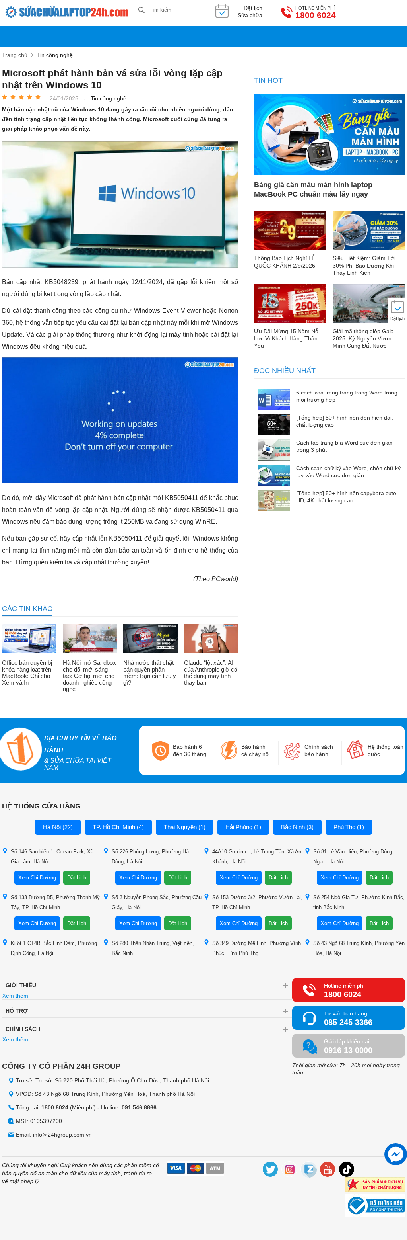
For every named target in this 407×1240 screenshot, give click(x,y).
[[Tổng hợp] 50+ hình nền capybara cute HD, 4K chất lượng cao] (274, 501)
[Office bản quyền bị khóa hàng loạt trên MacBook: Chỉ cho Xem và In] (29, 639)
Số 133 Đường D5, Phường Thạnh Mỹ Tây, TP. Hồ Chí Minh (55, 902)
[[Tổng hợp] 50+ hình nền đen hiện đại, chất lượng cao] (274, 425)
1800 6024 (315, 15)
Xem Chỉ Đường (37, 878)
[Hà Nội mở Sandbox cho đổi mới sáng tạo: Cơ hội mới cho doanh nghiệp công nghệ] (90, 639)
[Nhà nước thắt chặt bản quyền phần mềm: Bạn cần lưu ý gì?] (150, 639)
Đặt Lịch (76, 878)
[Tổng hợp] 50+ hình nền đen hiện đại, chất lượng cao (344, 421)
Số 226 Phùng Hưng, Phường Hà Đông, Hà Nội (150, 857)
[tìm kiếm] (141, 10)
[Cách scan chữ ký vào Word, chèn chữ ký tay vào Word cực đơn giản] (274, 476)
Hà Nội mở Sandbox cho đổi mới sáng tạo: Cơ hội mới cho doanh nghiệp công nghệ (89, 676)
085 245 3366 (348, 1022)
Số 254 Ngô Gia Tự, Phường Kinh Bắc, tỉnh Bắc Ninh (359, 902)
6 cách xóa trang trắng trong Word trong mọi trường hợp (346, 396)
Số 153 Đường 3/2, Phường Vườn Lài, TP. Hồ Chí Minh (257, 902)
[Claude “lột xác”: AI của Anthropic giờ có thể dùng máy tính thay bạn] (211, 639)
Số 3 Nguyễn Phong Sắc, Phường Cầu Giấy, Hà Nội (157, 902)
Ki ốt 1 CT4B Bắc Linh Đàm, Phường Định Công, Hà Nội (54, 948)
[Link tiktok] (347, 1170)
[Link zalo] (309, 1170)
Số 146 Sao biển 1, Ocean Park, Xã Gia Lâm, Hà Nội (52, 857)
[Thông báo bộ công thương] (375, 1206)
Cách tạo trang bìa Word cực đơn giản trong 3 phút (344, 446)
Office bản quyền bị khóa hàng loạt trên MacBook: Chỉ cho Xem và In (27, 673)
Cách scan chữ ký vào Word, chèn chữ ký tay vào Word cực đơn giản (348, 471)
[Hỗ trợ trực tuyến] (395, 1154)
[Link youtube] (328, 1170)
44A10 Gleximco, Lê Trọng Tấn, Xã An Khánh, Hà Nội (256, 857)
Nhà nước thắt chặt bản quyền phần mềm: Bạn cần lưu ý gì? (149, 673)
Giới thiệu (21, 985)
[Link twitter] (270, 1170)
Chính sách (23, 1029)
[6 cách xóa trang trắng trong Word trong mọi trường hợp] (274, 400)
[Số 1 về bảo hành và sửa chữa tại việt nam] (20, 750)
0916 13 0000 (348, 1050)
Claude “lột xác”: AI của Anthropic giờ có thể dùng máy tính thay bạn (210, 673)
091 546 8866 (139, 1107)
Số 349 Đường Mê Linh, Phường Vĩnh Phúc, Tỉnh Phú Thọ (256, 948)
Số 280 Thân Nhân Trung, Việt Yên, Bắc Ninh (153, 948)
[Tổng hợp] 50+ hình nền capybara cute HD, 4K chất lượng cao (346, 497)
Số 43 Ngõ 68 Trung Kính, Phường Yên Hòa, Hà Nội (359, 948)
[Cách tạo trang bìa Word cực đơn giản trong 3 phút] (274, 450)
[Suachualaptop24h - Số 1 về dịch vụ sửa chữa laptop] (70, 13)
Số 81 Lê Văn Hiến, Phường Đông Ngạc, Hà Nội (352, 857)
